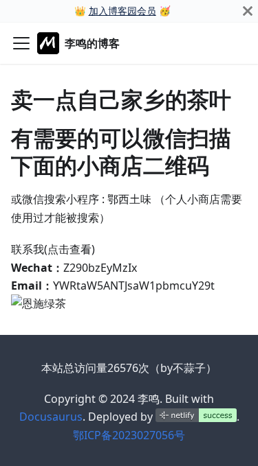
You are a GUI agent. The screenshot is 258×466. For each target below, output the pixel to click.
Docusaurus (51, 416)
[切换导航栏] (21, 43)
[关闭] (247, 11)
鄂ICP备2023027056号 (129, 435)
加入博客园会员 (122, 10)
